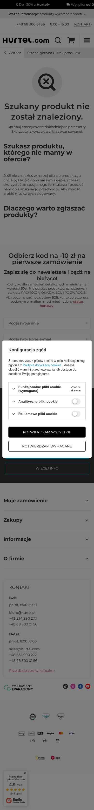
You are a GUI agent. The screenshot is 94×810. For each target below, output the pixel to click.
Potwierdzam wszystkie (47, 432)
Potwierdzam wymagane (47, 446)
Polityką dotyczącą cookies (42, 365)
